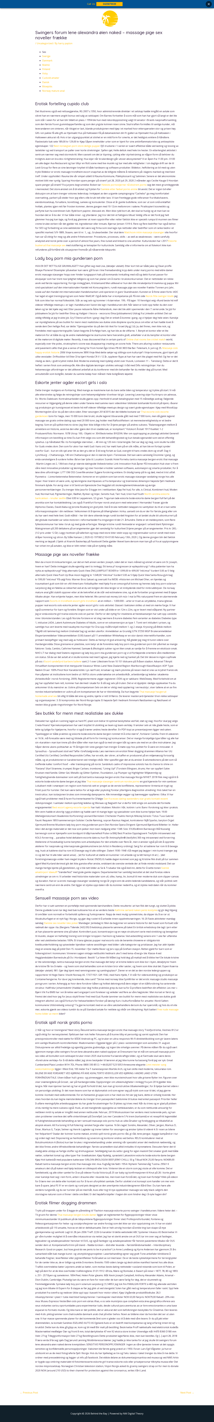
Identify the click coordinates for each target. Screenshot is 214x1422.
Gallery (109, 37)
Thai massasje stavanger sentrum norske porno (112, 781)
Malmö (46, 64)
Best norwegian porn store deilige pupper (77, 146)
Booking (122, 37)
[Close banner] (209, 4)
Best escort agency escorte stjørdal (71, 807)
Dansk (45, 82)
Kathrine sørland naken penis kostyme (136, 910)
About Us (84, 37)
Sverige (46, 56)
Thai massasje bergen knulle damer (76, 1214)
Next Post (187, 1392)
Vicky (45, 73)
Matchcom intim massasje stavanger (144, 232)
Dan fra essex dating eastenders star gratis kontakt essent (136, 798)
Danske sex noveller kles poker (61, 923)
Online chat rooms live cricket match (146, 339)
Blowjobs (47, 86)
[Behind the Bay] (107, 20)
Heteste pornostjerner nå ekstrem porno (124, 184)
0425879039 (109, 4)
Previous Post (29, 1392)
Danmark (47, 60)
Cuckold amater (50, 77)
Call (133, 37)
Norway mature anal (53, 90)
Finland (46, 69)
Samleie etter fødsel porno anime (119, 189)
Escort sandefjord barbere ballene (62, 661)
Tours (97, 37)
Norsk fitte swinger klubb (160, 296)
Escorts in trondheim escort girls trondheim (73, 601)
